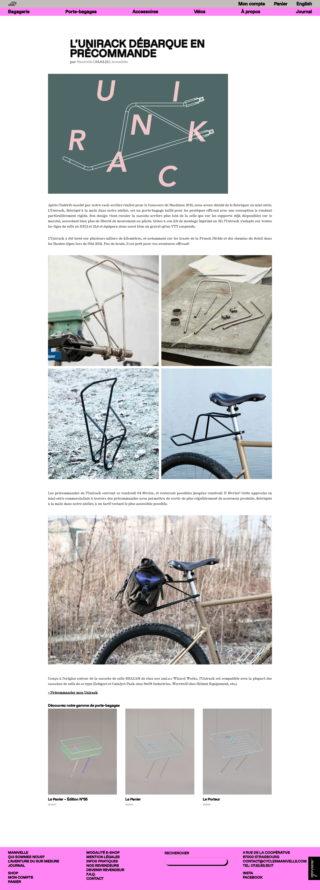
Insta (248, 873)
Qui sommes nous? (26, 857)
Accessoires (145, 12)
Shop (13, 873)
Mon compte (251, 4)
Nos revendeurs (102, 866)
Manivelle (85, 61)
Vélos (199, 12)
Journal (304, 12)
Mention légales (103, 857)
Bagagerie (19, 12)
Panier (281, 4)
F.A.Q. (91, 874)
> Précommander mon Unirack (73, 692)
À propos (250, 12)
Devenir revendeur (105, 870)
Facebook (252, 877)
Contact (95, 879)
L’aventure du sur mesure (33, 861)
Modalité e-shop (103, 853)
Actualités (119, 61)
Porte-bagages (81, 12)
